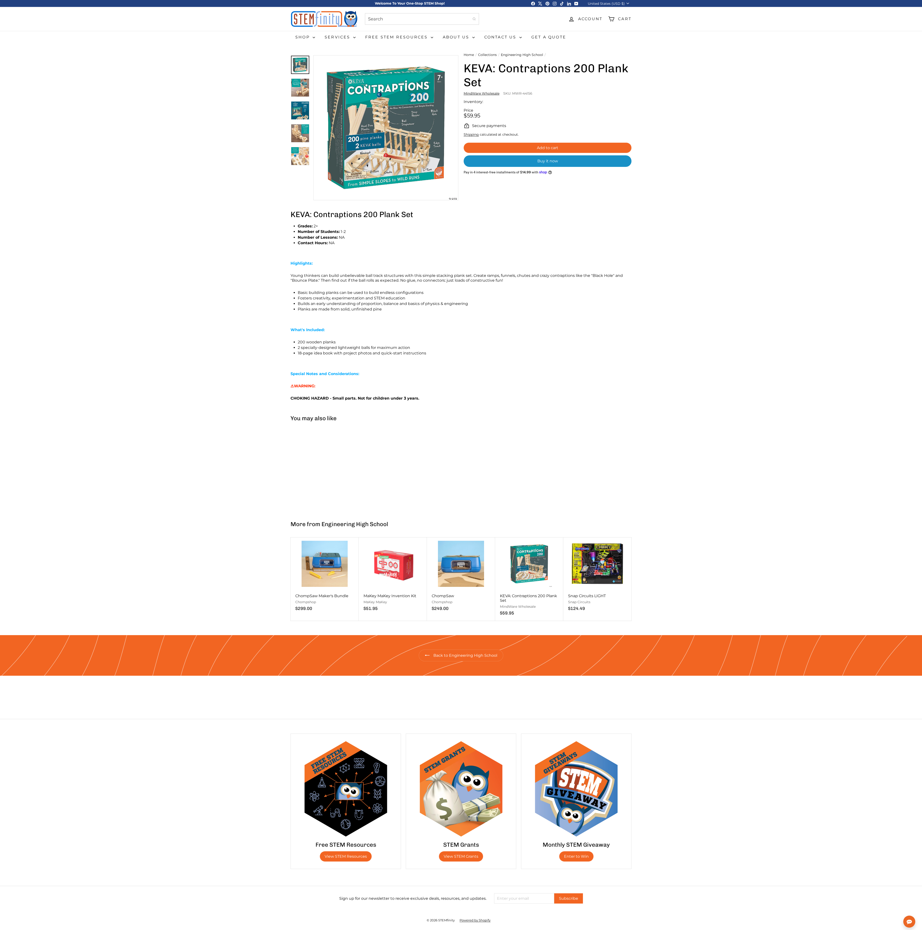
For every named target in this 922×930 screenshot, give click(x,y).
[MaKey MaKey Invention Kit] (393, 576)
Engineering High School (522, 55)
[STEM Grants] (461, 789)
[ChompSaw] (461, 576)
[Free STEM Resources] (346, 789)
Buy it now (547, 161)
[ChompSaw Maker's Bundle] (325, 576)
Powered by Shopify (475, 920)
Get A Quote (548, 37)
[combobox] (422, 19)
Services (338, 37)
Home (469, 55)
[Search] (474, 19)
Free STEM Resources (397, 37)
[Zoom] (386, 127)
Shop (303, 37)
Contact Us (501, 37)
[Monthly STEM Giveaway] (576, 789)
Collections (487, 55)
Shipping (471, 134)
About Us (457, 37)
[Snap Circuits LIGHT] (597, 576)
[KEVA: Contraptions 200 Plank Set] (319, 469)
